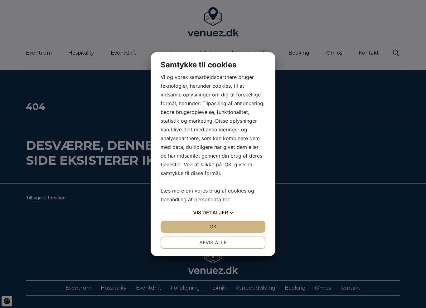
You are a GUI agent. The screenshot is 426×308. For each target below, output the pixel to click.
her (226, 199)
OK (213, 226)
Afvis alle (213, 242)
